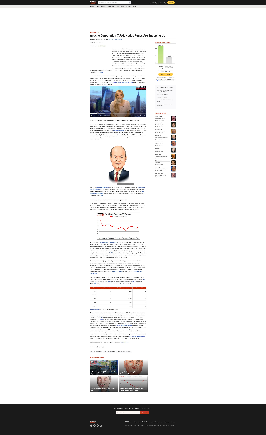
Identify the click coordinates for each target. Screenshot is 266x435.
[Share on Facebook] (95, 42)
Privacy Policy (128, 425)
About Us (153, 422)
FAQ (142, 425)
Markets (92, 6)
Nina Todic (111, 39)
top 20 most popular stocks (124, 325)
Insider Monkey (125, 342)
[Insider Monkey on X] (95, 425)
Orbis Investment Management (108, 242)
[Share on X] (97, 42)
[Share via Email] (102, 42)
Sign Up (161, 2)
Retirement (120, 6)
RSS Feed (129, 422)
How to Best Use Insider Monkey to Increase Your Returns (165, 91)
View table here (94, 309)
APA (101, 72)
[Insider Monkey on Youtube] (98, 425)
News (98, 32)
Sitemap (173, 422)
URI (144, 279)
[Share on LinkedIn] (99, 42)
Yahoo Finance (99, 351)
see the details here (118, 130)
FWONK (109, 282)
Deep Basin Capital (116, 271)
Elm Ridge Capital (113, 253)
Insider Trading (101, 6)
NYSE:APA (93, 351)
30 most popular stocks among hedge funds (120, 82)
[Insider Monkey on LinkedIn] (101, 425)
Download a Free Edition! (162, 97)
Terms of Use (136, 425)
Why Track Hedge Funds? (162, 94)
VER (95, 284)
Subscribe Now (165, 74)
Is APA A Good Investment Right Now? (124, 351)
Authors (160, 422)
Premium (171, 2)
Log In (152, 2)
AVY (133, 282)
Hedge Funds (111, 6)
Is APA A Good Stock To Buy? (109, 351)
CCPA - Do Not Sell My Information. (153, 425)
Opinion (128, 6)
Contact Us (166, 422)
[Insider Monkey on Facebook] (91, 425)
